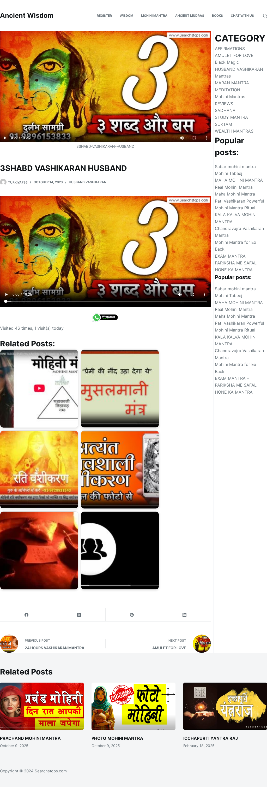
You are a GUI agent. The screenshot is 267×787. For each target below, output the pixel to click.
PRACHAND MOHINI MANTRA (30, 738)
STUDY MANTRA (231, 117)
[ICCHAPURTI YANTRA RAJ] (225, 706)
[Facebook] (26, 615)
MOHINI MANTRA (154, 15)
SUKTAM (223, 124)
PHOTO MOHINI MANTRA (117, 738)
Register (104, 15)
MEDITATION (227, 89)
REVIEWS (224, 103)
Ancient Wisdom (26, 15)
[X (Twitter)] (79, 615)
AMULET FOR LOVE (234, 55)
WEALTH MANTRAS (234, 131)
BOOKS (217, 15)
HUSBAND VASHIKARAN (87, 182)
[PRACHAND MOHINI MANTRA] (42, 706)
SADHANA (225, 110)
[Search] (265, 16)
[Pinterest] (132, 615)
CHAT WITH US (242, 15)
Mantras (223, 76)
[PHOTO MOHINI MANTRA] (133, 706)
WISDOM (126, 15)
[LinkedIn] (184, 615)
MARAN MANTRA (232, 82)
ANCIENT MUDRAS (189, 15)
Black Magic (227, 62)
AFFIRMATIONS (230, 48)
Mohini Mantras (230, 96)
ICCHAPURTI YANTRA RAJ (210, 738)
